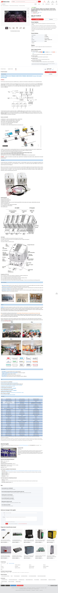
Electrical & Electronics (6, 5)
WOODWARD (16, 566)
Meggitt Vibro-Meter (31, 567)
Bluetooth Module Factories (29, 579)
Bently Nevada (21, 470)
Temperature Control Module (51, 579)
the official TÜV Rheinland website (23, 445)
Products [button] (13, 1)
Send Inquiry (37, 19)
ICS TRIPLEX (2, 567)
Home (1, 5)
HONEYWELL (44, 567)
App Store (2, 585)
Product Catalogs (12, 563)
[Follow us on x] (52, 585)
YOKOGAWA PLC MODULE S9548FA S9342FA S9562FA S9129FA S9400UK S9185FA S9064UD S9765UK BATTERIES (6, 556)
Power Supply (29, 470)
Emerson (40, 470)
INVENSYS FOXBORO (31, 566)
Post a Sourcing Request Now (23, 523)
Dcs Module (11, 470)
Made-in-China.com (26, 588)
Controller (14, 470)
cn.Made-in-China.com (36, 588)
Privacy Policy (41, 590)
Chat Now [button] (51, 19)
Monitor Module (25, 470)
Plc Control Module (36, 579)
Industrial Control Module (44, 579)
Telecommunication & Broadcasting (13, 5)
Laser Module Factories (4, 579)
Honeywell (32, 470)
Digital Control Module (4, 581)
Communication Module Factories (13, 579)
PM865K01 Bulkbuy (18, 581)
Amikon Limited (35, 12)
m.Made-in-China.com (31, 588)
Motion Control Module (11, 581)
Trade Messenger (13, 585)
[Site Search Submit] (39, 1)
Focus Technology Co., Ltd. (23, 590)
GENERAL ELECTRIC (17, 567)
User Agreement (33, 590)
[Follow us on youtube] (54, 585)
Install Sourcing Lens (20, 585)
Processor (17, 470)
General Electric (36, 470)
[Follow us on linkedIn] (56, 585)
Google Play (7, 585)
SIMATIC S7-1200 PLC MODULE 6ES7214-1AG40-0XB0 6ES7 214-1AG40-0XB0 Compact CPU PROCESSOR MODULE (29, 556)
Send (6, 523)
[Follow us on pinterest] (55, 585)
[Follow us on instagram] (53, 585)
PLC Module (7, 470)
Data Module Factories (21, 579)
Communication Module (22, 5)
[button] (37, 1)
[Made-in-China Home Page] (5, 1)
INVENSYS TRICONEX (45, 566)
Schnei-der (2, 566)
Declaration (37, 590)
